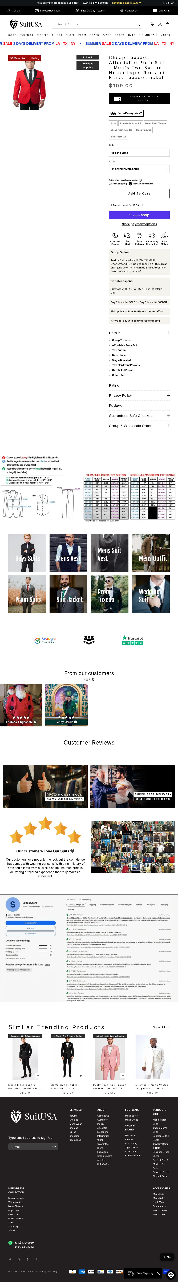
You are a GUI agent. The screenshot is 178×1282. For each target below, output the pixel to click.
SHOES (70, 35)
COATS (94, 35)
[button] (141, 205)
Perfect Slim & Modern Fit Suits (160, 1164)
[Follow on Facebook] (10, 1259)
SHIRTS (57, 35)
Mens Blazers (15, 1206)
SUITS (12, 35)
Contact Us (103, 1115)
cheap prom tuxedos (121, 130)
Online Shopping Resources (75, 1136)
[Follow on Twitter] (19, 1259)
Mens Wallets (160, 1210)
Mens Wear (159, 1214)
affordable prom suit (130, 123)
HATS (132, 35)
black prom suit (118, 136)
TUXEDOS (26, 35)
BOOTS (120, 35)
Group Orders (104, 1156)
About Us (102, 1128)
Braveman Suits (133, 1155)
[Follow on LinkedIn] (37, 1259)
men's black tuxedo (155, 123)
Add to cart (139, 193)
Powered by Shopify (45, 1271)
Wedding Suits (15, 1202)
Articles (101, 1160)
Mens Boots (131, 1115)
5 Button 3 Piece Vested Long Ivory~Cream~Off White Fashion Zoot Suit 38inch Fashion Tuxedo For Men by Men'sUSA (152, 1087)
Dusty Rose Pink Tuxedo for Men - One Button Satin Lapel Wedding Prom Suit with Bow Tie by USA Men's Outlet (110, 1087)
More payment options (139, 224)
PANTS (107, 35)
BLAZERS (43, 35)
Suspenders (159, 1206)
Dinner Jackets (16, 1198)
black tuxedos (143, 130)
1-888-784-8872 (133, 288)
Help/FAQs (103, 1164)
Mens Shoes (131, 1119)
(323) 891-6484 (24, 1247)
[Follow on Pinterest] (28, 1259)
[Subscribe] (54, 1146)
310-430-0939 (147, 260)
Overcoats (14, 1214)
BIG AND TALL (148, 35)
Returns (74, 1115)
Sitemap (74, 1119)
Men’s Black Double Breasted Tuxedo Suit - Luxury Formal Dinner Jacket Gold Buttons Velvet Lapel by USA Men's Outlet (24, 1087)
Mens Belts (159, 1198)
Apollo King (131, 1143)
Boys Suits (13, 1210)
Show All (159, 1027)
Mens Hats (158, 1194)
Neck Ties (158, 1202)
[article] (21, 705)
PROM (82, 35)
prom (113, 123)
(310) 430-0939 (24, 1242)
